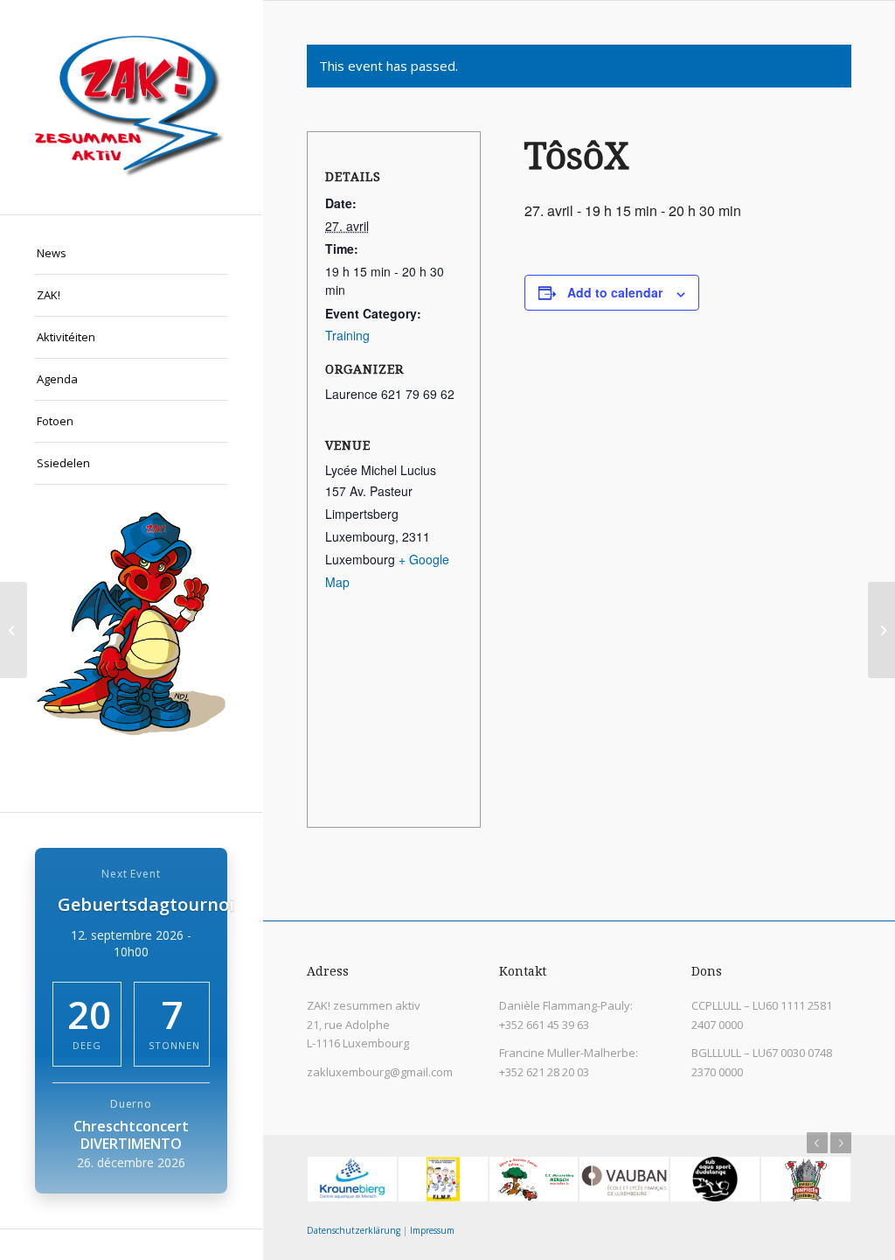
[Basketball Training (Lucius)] (13, 630)
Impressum (432, 1230)
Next (840, 1142)
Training (347, 335)
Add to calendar (615, 292)
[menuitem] (131, 254)
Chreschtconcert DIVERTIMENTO (131, 1134)
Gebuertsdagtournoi (146, 904)
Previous (817, 1142)
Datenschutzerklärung (353, 1230)
